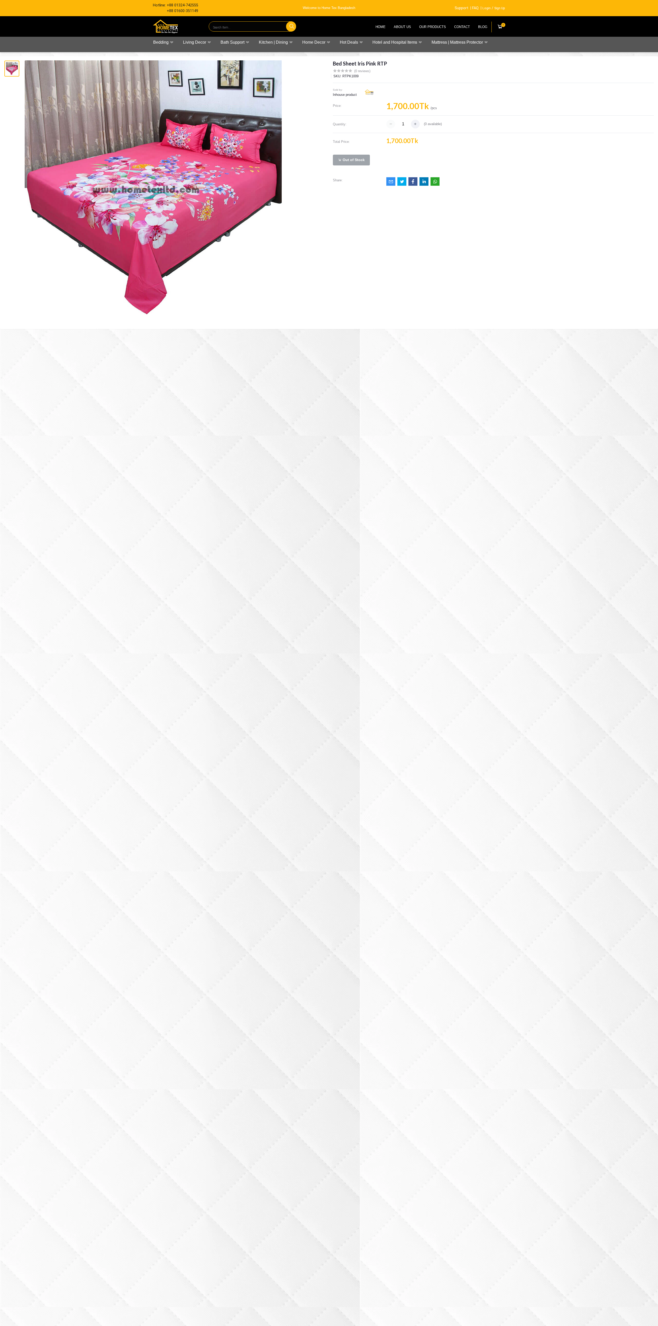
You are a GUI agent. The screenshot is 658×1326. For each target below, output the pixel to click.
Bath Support (233, 42)
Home (381, 27)
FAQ (475, 8)
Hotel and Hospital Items (395, 42)
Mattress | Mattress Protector (458, 42)
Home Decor (314, 42)
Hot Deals (349, 42)
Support (461, 8)
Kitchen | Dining (274, 42)
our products (432, 27)
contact (462, 27)
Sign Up (499, 8)
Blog (482, 27)
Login (486, 8)
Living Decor (195, 42)
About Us (402, 27)
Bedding (161, 42)
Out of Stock (353, 160)
